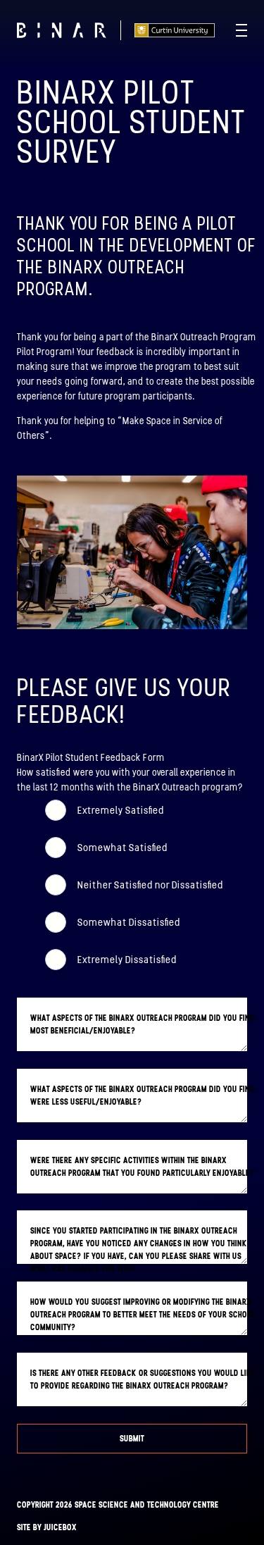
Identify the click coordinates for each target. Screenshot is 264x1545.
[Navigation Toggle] (241, 30)
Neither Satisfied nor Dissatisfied (150, 885)
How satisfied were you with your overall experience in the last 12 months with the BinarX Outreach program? (130, 780)
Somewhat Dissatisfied (128, 922)
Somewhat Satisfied (122, 847)
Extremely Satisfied (120, 810)
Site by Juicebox (47, 1527)
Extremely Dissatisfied (127, 959)
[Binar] (61, 30)
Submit (132, 1439)
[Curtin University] (174, 30)
